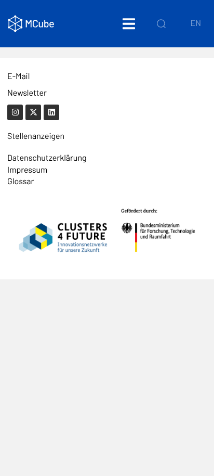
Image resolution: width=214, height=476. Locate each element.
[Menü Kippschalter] (129, 24)
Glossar (20, 181)
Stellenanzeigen (35, 136)
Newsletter (27, 93)
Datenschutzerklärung (47, 158)
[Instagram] (15, 112)
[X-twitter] (33, 112)
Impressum (27, 170)
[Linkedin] (51, 112)
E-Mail (18, 76)
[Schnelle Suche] (161, 23)
